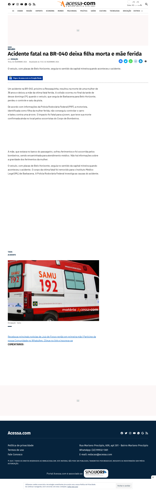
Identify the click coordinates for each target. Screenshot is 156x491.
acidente (12, 255)
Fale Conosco (15, 454)
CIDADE (20, 11)
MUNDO (61, 11)
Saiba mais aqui (72, 487)
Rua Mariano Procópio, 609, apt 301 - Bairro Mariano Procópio (113, 445)
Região (11, 49)
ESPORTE (39, 11)
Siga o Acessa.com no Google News (27, 78)
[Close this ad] (153, 477)
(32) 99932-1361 (100, 449)
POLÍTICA (83, 11)
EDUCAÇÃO (127, 11)
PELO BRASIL (72, 11)
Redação (14, 59)
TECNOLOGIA (114, 11)
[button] (121, 61)
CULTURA (102, 11)
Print (146, 61)
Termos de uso (16, 449)
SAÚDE (93, 11)
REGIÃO (29, 11)
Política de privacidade (21, 445)
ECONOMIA (50, 11)
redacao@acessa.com (100, 454)
